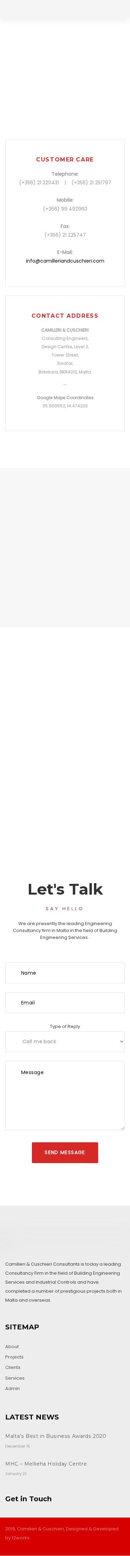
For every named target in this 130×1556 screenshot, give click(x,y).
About (12, 1346)
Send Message (65, 1152)
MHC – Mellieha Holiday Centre (46, 1464)
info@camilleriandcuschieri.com (65, 260)
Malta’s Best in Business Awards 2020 (55, 1436)
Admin (12, 1388)
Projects (14, 1357)
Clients (12, 1367)
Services (15, 1378)
